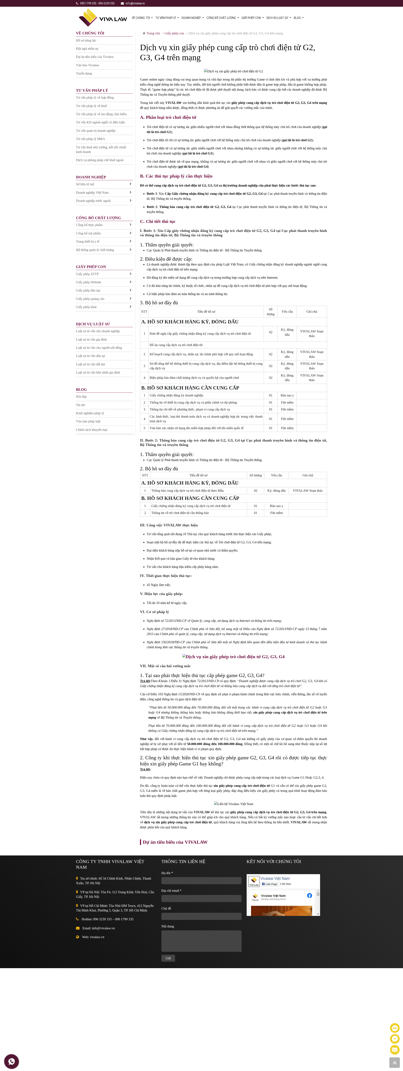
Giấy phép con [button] (252, 18)
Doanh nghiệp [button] (192, 18)
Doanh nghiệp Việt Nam (92, 192)
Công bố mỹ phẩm (88, 233)
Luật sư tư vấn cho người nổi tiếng (99, 347)
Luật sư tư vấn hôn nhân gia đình (98, 372)
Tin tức (80, 405)
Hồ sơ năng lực (86, 40)
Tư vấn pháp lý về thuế (91, 106)
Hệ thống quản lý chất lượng (95, 250)
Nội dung (167, 926)
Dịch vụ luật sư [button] (278, 18)
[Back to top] (394, 1062)
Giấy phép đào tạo (88, 290)
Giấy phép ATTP (87, 274)
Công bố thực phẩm (89, 225)
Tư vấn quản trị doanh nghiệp (95, 130)
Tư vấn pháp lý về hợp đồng (95, 97)
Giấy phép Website (88, 282)
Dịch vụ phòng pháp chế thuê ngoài (99, 160)
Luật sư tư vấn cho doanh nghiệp (98, 331)
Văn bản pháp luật (88, 421)
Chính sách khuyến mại (91, 430)
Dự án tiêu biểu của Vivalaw (95, 57)
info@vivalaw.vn (135, 3)
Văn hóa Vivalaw (87, 65)
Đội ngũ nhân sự (87, 48)
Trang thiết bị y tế (87, 241)
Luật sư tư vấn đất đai (90, 364)
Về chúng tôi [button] (141, 18)
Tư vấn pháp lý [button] (166, 18)
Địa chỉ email (171, 890)
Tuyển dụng (84, 73)
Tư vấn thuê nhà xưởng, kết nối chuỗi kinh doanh (101, 149)
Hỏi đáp (81, 396)
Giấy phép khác (86, 307)
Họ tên (167, 873)
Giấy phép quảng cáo (90, 299)
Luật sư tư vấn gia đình (91, 339)
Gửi (168, 958)
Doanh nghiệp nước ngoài (93, 201)
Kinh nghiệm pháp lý (90, 413)
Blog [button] (297, 18)
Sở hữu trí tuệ (85, 184)
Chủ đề (166, 908)
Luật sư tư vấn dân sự (90, 356)
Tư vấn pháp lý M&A (90, 139)
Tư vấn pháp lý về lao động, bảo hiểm (101, 114)
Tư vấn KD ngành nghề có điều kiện (100, 122)
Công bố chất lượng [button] (222, 18)
